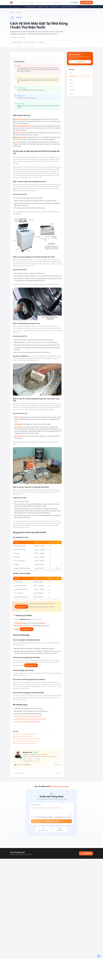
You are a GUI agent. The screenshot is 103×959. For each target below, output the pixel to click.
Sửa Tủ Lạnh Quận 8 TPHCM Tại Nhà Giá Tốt (27, 721)
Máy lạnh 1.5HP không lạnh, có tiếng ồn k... (44, 817)
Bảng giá (31, 2)
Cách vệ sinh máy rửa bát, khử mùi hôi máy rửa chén (30, 719)
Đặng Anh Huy (27, 752)
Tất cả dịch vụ (39, 2)
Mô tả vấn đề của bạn (36, 804)
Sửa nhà (72, 83)
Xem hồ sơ (36, 761)
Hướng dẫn (72, 90)
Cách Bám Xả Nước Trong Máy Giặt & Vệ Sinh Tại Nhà (25, 734)
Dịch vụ (23, 2)
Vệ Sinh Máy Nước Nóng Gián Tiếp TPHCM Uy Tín (24, 743)
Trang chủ (12, 12)
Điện (71, 73)
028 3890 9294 (81, 61)
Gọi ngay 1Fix (22, 606)
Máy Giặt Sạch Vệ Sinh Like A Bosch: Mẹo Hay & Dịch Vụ (26, 741)
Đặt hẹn (47, 2)
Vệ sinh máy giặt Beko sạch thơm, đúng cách (27, 716)
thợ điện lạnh (36, 157)
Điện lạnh (19, 12)
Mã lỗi (71, 86)
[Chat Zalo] (99, 955)
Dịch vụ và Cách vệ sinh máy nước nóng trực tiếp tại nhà (26, 738)
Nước (71, 79)
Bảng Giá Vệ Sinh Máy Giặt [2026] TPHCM (22, 736)
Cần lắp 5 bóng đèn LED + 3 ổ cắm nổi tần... (63, 817)
